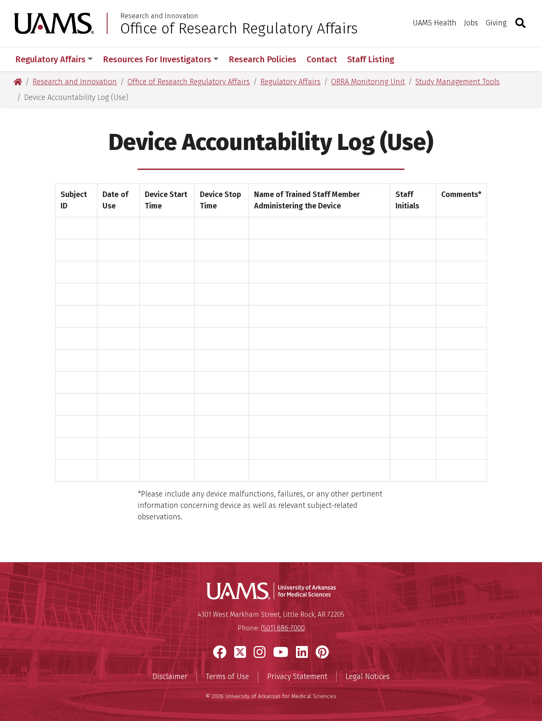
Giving (496, 23)
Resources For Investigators (157, 59)
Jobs (471, 23)
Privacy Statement (297, 676)
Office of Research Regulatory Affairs (239, 28)
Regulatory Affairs (50, 59)
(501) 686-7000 (283, 628)
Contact (322, 59)
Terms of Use (227, 676)
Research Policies (262, 59)
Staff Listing (370, 59)
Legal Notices (368, 676)
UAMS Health (434, 23)
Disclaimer (170, 676)
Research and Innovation (159, 16)
